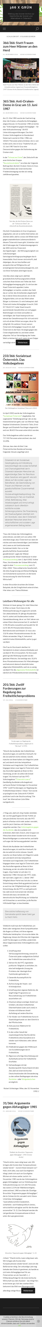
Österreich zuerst (23, 779)
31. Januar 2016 (9, 1111)
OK (19, 1325)
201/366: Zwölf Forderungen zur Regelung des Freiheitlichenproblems (19, 690)
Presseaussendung (10, 559)
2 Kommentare (21, 700)
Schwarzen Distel (15, 157)
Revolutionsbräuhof (12, 163)
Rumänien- (13, 1079)
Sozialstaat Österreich (12, 416)
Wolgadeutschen (28, 1079)
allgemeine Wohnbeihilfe (26, 670)
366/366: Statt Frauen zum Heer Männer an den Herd (20, 46)
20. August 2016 (9, 367)
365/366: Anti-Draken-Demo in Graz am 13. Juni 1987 (20, 105)
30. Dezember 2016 (10, 113)
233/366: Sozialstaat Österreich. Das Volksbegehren (17, 359)
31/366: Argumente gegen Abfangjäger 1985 (20, 1105)
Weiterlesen (23, 342)
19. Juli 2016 (8, 700)
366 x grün (21, 7)
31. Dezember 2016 (10, 54)
